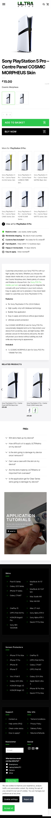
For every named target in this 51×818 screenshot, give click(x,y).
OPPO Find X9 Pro (17, 613)
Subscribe (12, 781)
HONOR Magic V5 (17, 686)
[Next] (49, 394)
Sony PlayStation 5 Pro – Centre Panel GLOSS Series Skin (8, 177)
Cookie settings (11, 799)
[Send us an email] (33, 748)
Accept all (8, 808)
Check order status (16, 728)
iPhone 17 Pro (15, 660)
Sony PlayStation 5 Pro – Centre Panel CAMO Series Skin (8, 214)
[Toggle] (6, 438)
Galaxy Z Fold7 (15, 595)
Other (11, 773)
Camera (11, 770)
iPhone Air (13, 665)
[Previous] (1, 394)
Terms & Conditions (37, 719)
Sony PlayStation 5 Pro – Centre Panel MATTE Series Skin (40, 214)
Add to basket (15, 122)
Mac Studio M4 (36, 596)
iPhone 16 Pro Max (37, 688)
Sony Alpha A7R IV (37, 613)
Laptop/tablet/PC (15, 767)
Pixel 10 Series (15, 582)
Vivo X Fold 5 (15, 676)
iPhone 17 (13, 669)
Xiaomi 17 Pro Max (37, 622)
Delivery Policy (36, 728)
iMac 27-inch (35, 608)
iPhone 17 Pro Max (17, 655)
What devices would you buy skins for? (13, 759)
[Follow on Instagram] (29, 748)
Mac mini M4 (35, 601)
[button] (4, 4)
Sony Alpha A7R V (36, 617)
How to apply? (14, 733)
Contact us (13, 719)
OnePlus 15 (14, 608)
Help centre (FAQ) (15, 724)
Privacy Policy (35, 724)
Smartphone (13, 764)
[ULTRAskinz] (25, 4)
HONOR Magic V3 (17, 690)
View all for (17, 224)
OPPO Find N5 (35, 669)
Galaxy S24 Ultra (36, 676)
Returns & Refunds (37, 733)
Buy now (11, 131)
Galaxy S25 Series (17, 586)
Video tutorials (17, 252)
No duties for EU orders (25, 240)
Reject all (28, 799)
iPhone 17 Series (16, 591)
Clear (47, 84)
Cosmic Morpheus (10, 87)
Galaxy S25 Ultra (16, 681)
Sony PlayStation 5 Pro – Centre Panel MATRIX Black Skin (40, 177)
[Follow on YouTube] (37, 748)
